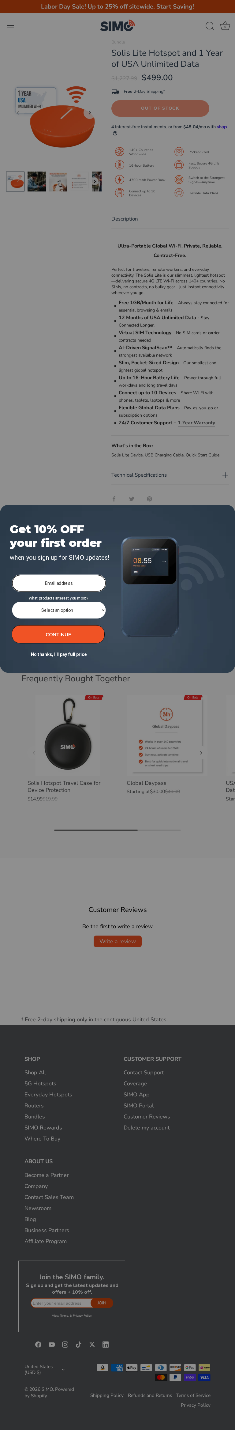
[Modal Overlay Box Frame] (117, 589)
